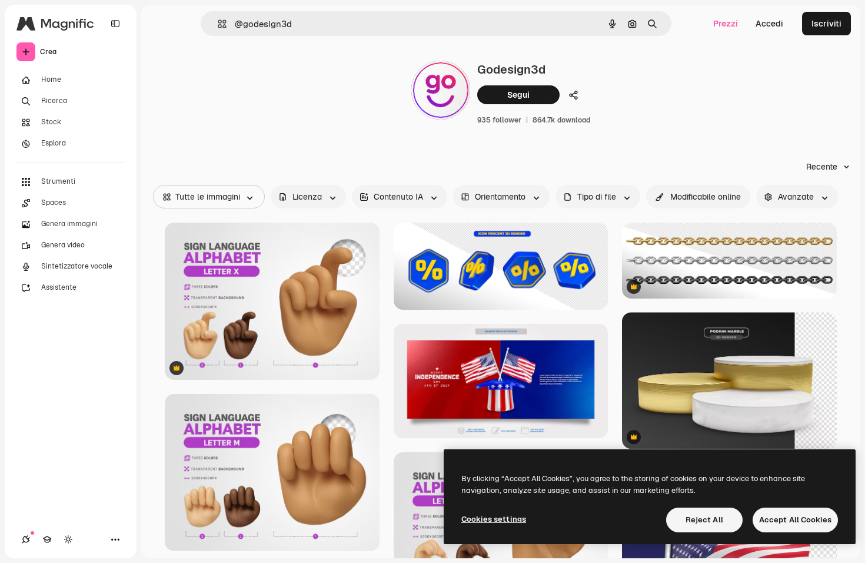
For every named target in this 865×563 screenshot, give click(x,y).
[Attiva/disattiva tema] (68, 539)
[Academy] (47, 539)
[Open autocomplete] (217, 23)
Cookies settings (493, 519)
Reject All (704, 520)
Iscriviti (826, 23)
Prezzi (725, 23)
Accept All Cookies (795, 520)
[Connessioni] (25, 539)
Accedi (769, 23)
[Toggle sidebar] (115, 23)
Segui (518, 95)
